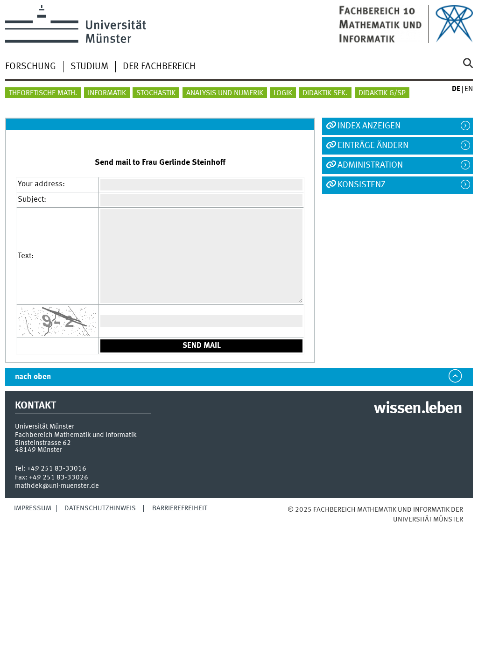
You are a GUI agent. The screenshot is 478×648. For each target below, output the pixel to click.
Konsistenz (361, 185)
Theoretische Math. (43, 93)
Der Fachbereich (159, 66)
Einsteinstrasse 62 (43, 443)
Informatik (107, 93)
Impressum (32, 508)
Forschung (30, 66)
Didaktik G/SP (382, 93)
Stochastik (156, 93)
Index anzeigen (369, 126)
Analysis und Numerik (224, 93)
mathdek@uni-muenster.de (57, 486)
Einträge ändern (372, 145)
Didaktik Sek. (325, 93)
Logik (283, 93)
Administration (370, 165)
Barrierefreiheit (179, 508)
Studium (89, 66)
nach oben (33, 377)
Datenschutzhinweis (100, 508)
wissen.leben (417, 409)
